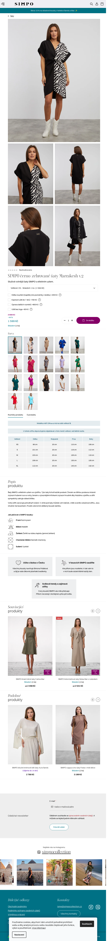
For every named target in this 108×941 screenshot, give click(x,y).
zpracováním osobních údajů (80, 815)
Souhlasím (87, 924)
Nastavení (19, 934)
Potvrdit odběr (58, 827)
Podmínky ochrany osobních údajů (23, 910)
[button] (97, 611)
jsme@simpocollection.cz (68, 906)
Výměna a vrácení (15, 914)
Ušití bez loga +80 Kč (21, 309)
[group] (19, 872)
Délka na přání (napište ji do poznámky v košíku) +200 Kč (35, 295)
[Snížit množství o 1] (63, 320)
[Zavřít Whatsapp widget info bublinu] (68, 929)
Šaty (11, 16)
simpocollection (55, 852)
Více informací (39, 928)
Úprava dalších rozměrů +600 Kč (26, 304)
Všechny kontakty (68, 913)
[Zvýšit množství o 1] (72, 320)
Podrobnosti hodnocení (53, 270)
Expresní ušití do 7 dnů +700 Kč (25, 299)
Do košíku (89, 320)
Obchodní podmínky (16, 906)
